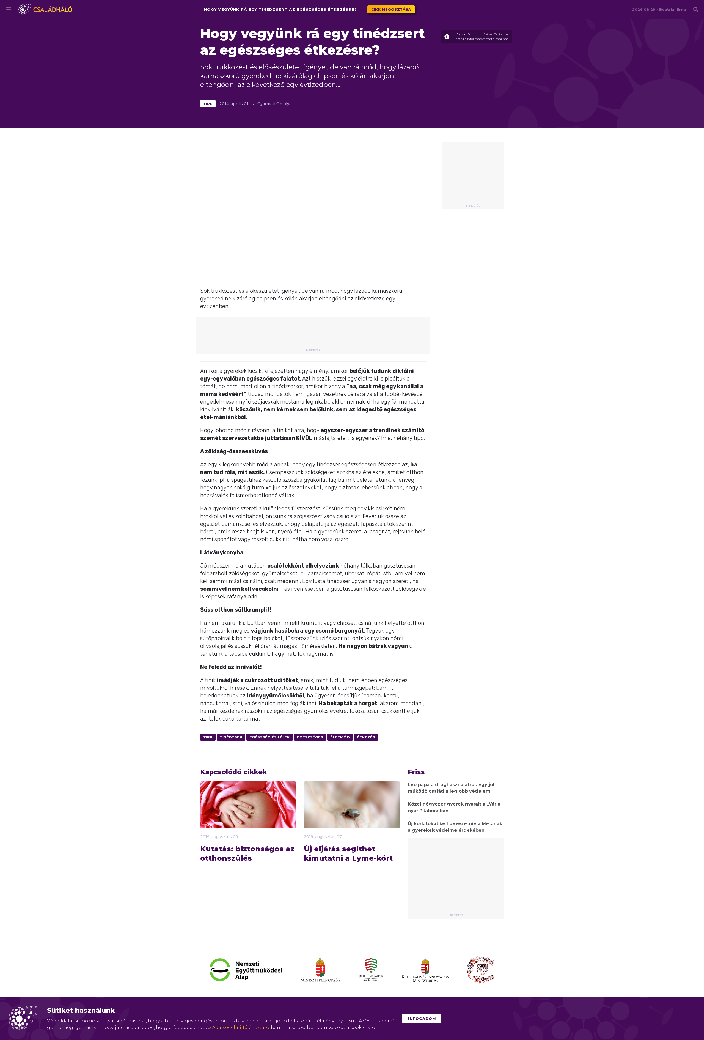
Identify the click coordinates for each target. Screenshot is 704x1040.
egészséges (310, 737)
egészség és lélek (269, 737)
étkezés (366, 737)
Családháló (45, 9)
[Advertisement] (473, 174)
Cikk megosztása (391, 9)
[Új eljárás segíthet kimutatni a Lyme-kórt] (352, 814)
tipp (208, 104)
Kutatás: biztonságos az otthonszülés (247, 853)
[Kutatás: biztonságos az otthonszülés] (248, 814)
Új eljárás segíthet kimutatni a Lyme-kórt (348, 853)
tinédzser (231, 737)
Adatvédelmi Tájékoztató (240, 1027)
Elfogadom (421, 1018)
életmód (340, 737)
